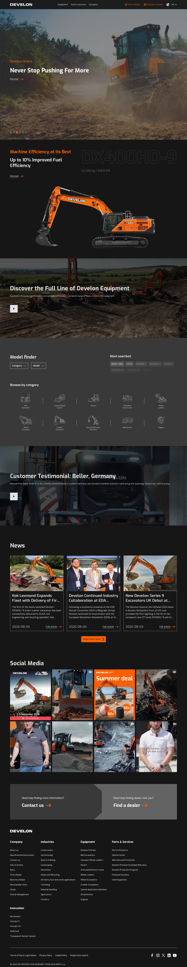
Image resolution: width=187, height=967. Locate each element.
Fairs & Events (16, 865)
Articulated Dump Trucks (92, 870)
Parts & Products (120, 850)
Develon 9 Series (88, 850)
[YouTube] (174, 955)
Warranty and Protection (123, 860)
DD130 (129, 364)
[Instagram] (158, 955)
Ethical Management (19, 894)
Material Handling (49, 889)
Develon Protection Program (125, 870)
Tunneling (45, 884)
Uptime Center (118, 855)
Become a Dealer (17, 879)
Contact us (15, 860)
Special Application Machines (94, 889)
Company (93, 4)
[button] (11, 132)
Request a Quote (155, 4)
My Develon (15, 916)
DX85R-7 (168, 364)
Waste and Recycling (50, 875)
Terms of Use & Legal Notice (23, 955)
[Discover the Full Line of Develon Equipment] (14, 309)
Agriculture (46, 894)
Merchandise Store (18, 884)
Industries (47, 842)
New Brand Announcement (22, 855)
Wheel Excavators (89, 879)
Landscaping (46, 865)
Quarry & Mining (48, 860)
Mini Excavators (88, 855)
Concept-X (15, 921)
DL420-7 (147, 370)
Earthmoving (47, 855)
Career (13, 889)
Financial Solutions (120, 875)
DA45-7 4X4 (117, 364)
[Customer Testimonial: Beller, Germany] (14, 496)
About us (14, 850)
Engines (84, 899)
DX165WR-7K (118, 370)
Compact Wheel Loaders (92, 860)
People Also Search (79, 955)
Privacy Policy (45, 955)
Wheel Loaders (87, 875)
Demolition (46, 870)
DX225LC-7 (155, 364)
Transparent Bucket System (23, 936)
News (12, 870)
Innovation (17, 908)
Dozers (84, 865)
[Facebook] (152, 955)
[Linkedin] (169, 955)
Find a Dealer (134, 4)
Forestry (45, 899)
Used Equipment (119, 879)
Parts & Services (78, 4)
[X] (163, 955)
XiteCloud (14, 931)
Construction (47, 850)
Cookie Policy (61, 955)
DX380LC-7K (133, 370)
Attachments (87, 894)
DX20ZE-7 (141, 364)
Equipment (63, 4)
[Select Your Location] (168, 4)
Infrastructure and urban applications (58, 879)
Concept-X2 (15, 926)
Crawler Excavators (89, 884)
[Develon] (21, 4)
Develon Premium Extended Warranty (129, 865)
